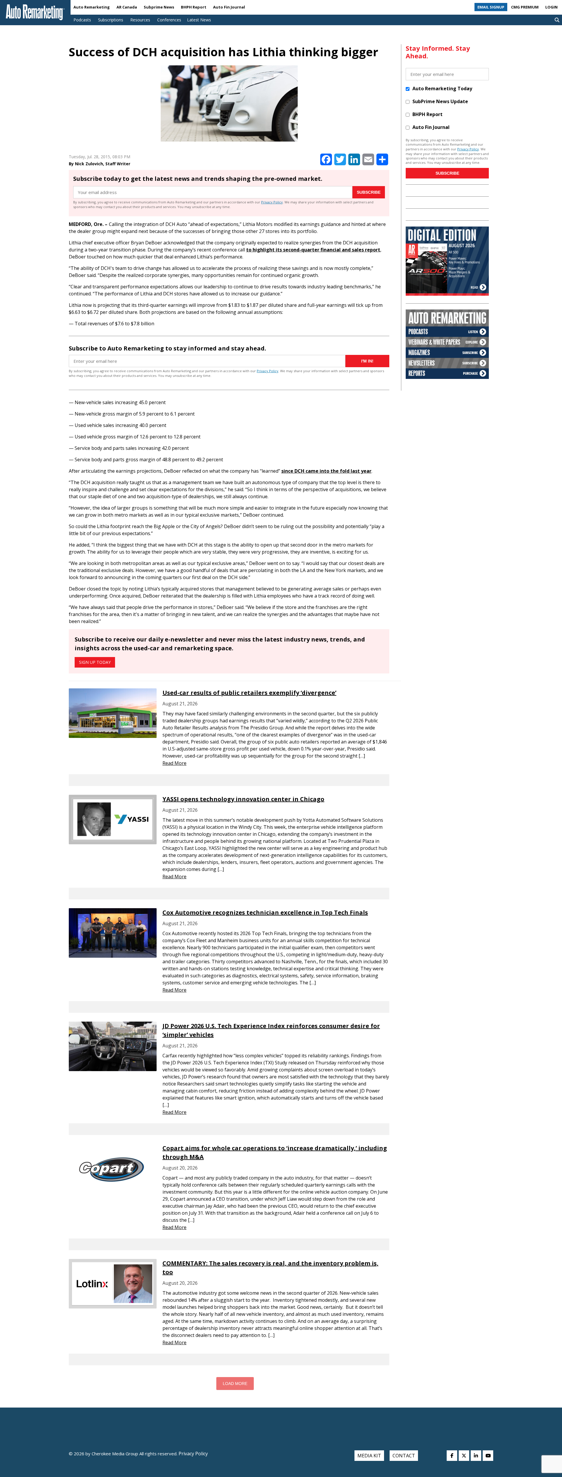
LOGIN (551, 7)
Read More (174, 763)
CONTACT (404, 1455)
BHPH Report (193, 7)
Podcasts (82, 20)
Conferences (169, 20)
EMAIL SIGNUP (490, 7)
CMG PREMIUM (525, 7)
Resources (140, 20)
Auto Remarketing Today (442, 88)
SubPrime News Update (440, 101)
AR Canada (126, 7)
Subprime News (159, 7)
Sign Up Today (95, 662)
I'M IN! (367, 361)
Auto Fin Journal (229, 7)
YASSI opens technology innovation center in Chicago (243, 799)
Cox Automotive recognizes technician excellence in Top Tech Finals (265, 912)
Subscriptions (110, 20)
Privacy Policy (272, 202)
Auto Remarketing (91, 7)
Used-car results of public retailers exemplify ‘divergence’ (249, 693)
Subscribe (369, 192)
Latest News (199, 20)
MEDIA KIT (369, 1455)
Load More (235, 1383)
